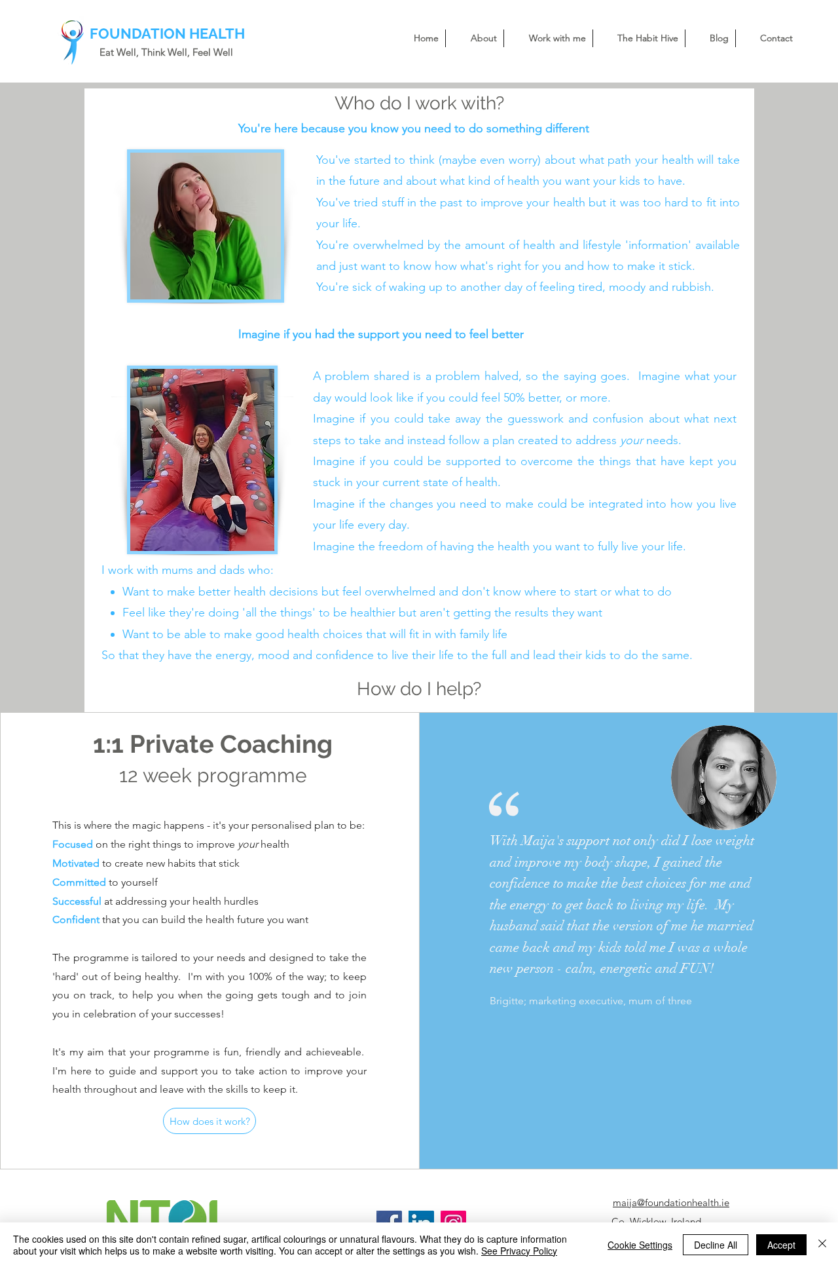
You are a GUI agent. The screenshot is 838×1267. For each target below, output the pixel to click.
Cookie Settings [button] (640, 1244)
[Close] (822, 1245)
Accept (781, 1244)
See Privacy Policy (519, 1250)
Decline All (715, 1244)
